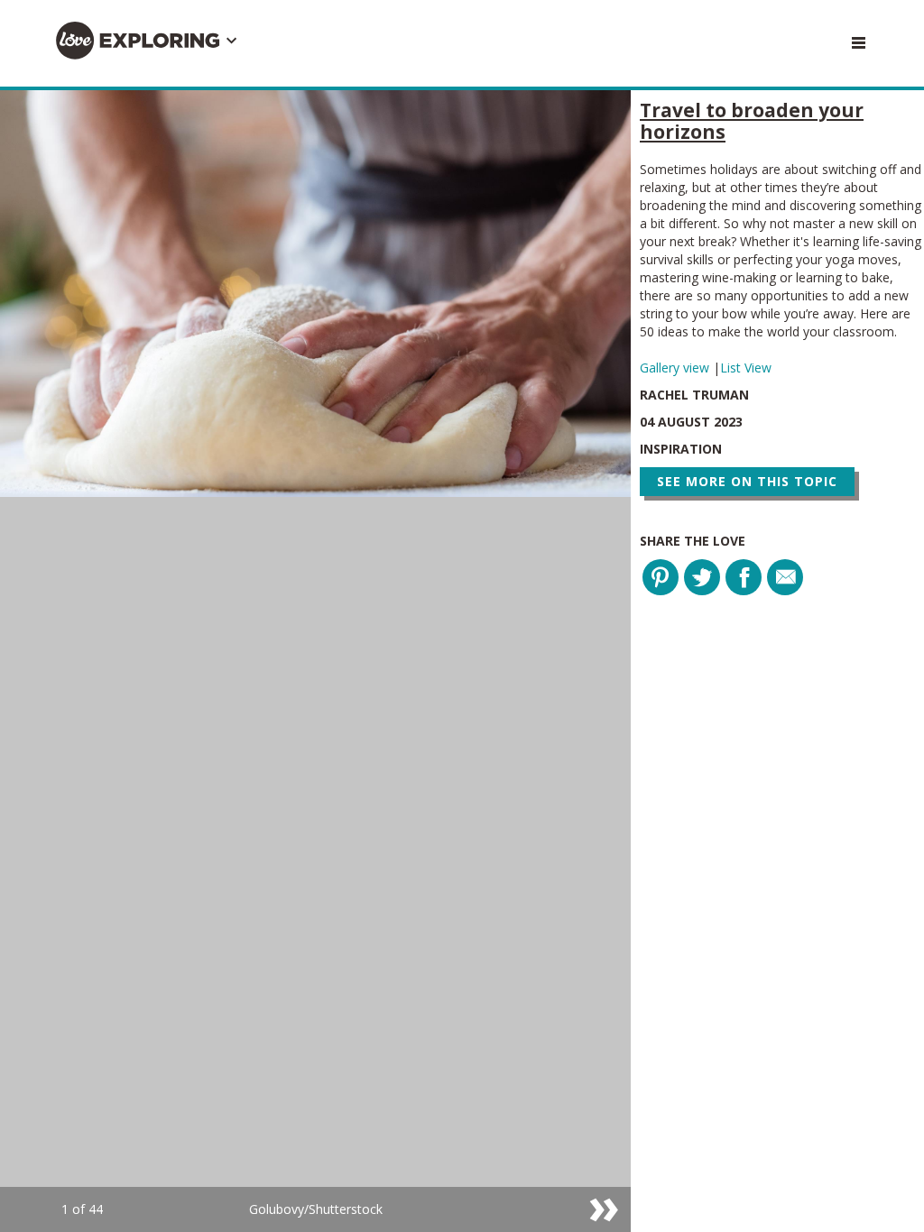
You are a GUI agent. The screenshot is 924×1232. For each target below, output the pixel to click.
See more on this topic (747, 481)
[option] (315, 661)
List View (746, 367)
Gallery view (676, 367)
